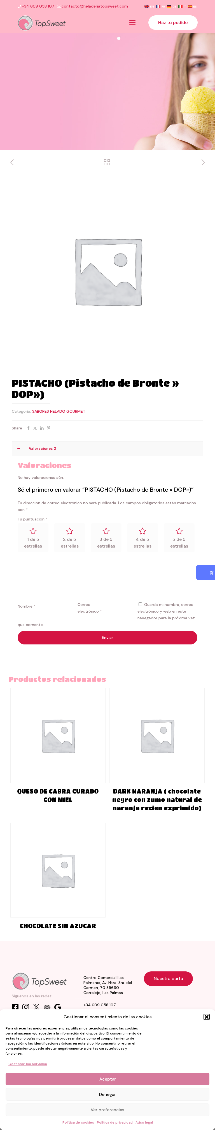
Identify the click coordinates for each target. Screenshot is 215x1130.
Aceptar (107, 1079)
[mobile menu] (132, 22)
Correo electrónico (90, 608)
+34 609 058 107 (38, 6)
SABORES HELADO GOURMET (58, 411)
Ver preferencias (107, 1110)
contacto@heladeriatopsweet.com (95, 6)
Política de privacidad (115, 1122)
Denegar (107, 1094)
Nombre (27, 606)
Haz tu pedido (173, 22)
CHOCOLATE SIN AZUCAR (58, 926)
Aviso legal (144, 1122)
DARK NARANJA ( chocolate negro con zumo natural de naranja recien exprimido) (157, 799)
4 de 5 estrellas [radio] (142, 542)
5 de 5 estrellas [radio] (179, 542)
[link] (40, 980)
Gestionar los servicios (27, 1064)
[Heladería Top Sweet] (42, 22)
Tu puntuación (33, 519)
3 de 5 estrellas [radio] (106, 542)
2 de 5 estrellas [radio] (70, 542)
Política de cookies (78, 1122)
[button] (206, 1017)
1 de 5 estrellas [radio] (33, 542)
